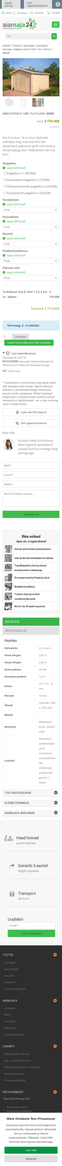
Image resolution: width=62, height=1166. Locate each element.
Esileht (7, 45)
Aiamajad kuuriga (39, 365)
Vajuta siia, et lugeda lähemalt (31, 541)
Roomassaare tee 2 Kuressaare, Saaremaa (19, 1109)
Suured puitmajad (14, 989)
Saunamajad (11, 969)
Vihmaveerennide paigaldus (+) (31, 186)
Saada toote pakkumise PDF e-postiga (28, 342)
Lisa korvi (20, 336)
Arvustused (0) (15, 630)
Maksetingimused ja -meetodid (22, 1067)
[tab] (31, 622)
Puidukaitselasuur (15, 251)
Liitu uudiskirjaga (32, 933)
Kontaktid (9, 1021)
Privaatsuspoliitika (14, 1080)
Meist (7, 1014)
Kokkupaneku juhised (16, 1054)
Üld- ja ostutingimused (17, 1060)
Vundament (11, 200)
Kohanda (31, 1158)
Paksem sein (11, 268)
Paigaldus (9, 163)
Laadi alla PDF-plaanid (33, 412)
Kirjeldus (12, 621)
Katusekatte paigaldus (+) (28, 180)
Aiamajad (28, 45)
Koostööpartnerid (14, 1034)
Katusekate (10, 217)
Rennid (7, 234)
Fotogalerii (10, 1028)
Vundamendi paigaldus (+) (28, 193)
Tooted (17, 45)
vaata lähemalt (16, 168)
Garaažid (9, 975)
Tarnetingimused (14, 1073)
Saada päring (8, 4)
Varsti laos (14, 371)
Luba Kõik (31, 1150)
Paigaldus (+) (21, 173)
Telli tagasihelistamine (37, 4)
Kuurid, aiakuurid (20, 365)
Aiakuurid (10, 982)
